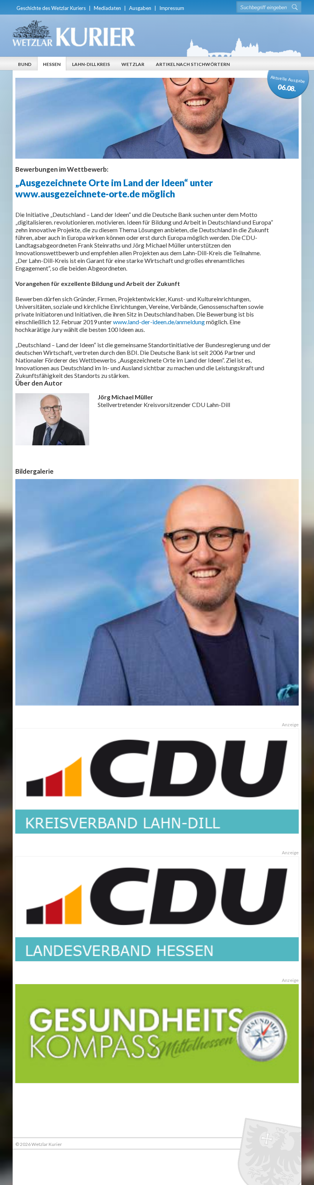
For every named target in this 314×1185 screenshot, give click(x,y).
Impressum (171, 8)
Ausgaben (140, 8)
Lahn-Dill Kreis (91, 64)
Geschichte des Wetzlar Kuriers (51, 8)
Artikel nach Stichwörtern (193, 64)
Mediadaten (107, 8)
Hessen (52, 64)
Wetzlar (132, 64)
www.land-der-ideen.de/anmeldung (159, 321)
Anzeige (290, 724)
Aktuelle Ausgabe (288, 83)
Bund (24, 64)
